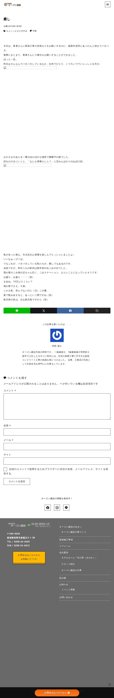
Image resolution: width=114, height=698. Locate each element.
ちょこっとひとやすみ (16, 31)
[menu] (107, 4)
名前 (7, 425)
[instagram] (57, 508)
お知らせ (63, 584)
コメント (10, 390)
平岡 (35, 31)
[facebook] (70, 310)
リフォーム (65, 546)
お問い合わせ (66, 597)
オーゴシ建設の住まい (70, 527)
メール (9, 440)
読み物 (62, 578)
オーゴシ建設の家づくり (73, 532)
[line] (17, 310)
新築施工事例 (66, 539)
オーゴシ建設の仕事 (71, 570)
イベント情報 (68, 589)
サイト (7, 454)
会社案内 (63, 552)
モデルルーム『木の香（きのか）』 (79, 557)
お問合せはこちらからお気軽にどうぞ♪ (29, 557)
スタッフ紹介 (68, 564)
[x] (43, 310)
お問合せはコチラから (55, 692)
